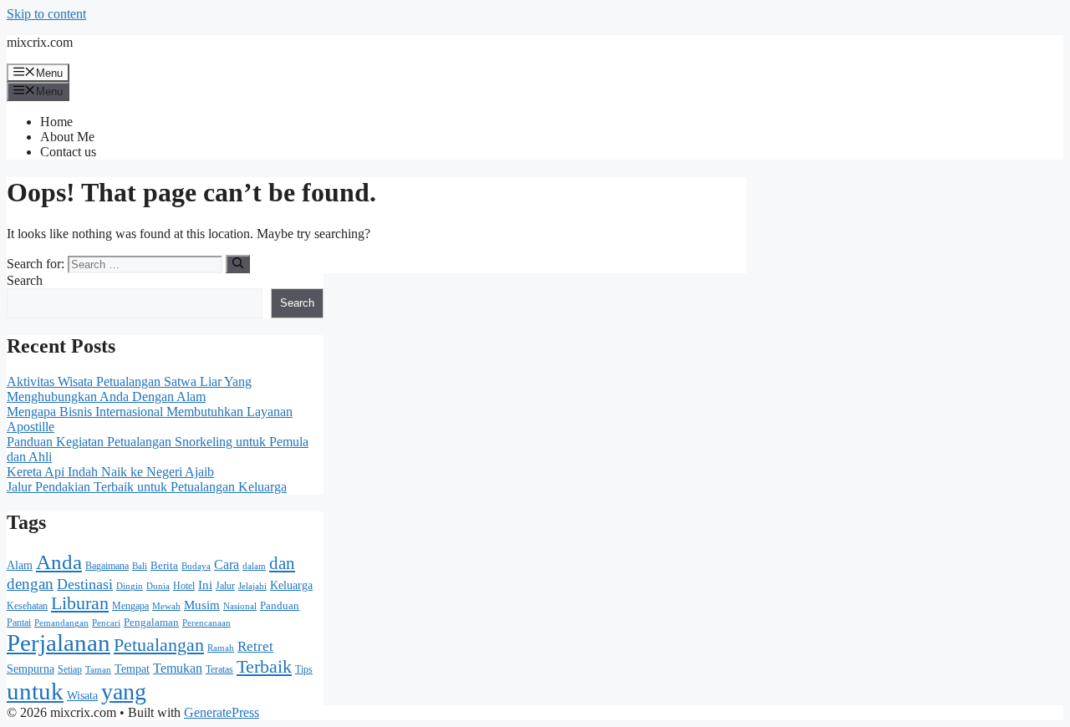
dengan (30, 583)
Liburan (80, 603)
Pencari (106, 623)
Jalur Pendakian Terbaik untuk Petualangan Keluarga (147, 487)
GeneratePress (221, 712)
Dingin (129, 586)
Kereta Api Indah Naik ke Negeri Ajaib (110, 472)
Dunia (158, 586)
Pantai (19, 622)
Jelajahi (252, 586)
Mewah (166, 606)
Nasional (240, 606)
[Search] (238, 264)
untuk (35, 691)
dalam (254, 566)
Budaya (196, 566)
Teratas (219, 669)
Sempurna (30, 669)
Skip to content (46, 14)
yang (123, 691)
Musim (202, 605)
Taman (98, 669)
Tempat (132, 669)
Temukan (177, 668)
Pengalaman (151, 622)
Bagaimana (107, 566)
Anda (59, 562)
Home (56, 121)
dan (282, 563)
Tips (304, 669)
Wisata (82, 695)
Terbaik (264, 667)
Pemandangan (61, 623)
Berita (164, 565)
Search (25, 280)
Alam (20, 565)
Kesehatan (27, 606)
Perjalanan (58, 642)
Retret (255, 646)
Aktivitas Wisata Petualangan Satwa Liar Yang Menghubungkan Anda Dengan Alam (129, 389)
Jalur (225, 586)
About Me (67, 137)
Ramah (220, 648)
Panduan (279, 606)
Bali (139, 566)
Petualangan (159, 644)
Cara (226, 564)
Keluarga (291, 585)
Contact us (68, 152)
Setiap (70, 669)
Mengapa (130, 606)
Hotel (184, 586)
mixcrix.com (40, 42)
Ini (205, 585)
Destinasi (85, 584)
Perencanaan (206, 623)
